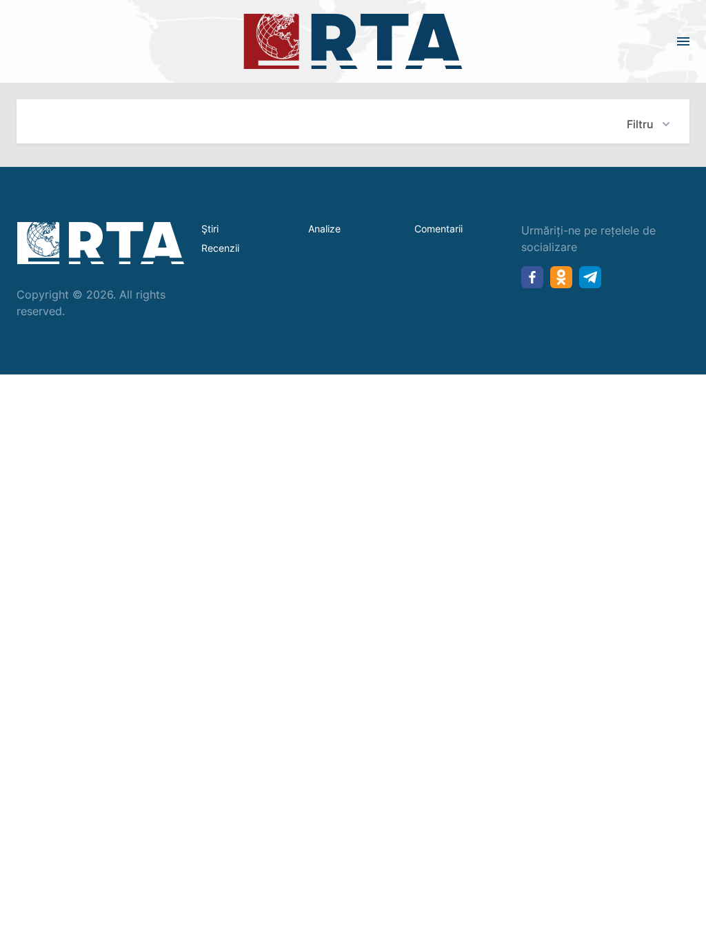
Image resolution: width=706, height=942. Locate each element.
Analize (324, 228)
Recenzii (220, 248)
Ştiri (210, 228)
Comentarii (438, 228)
